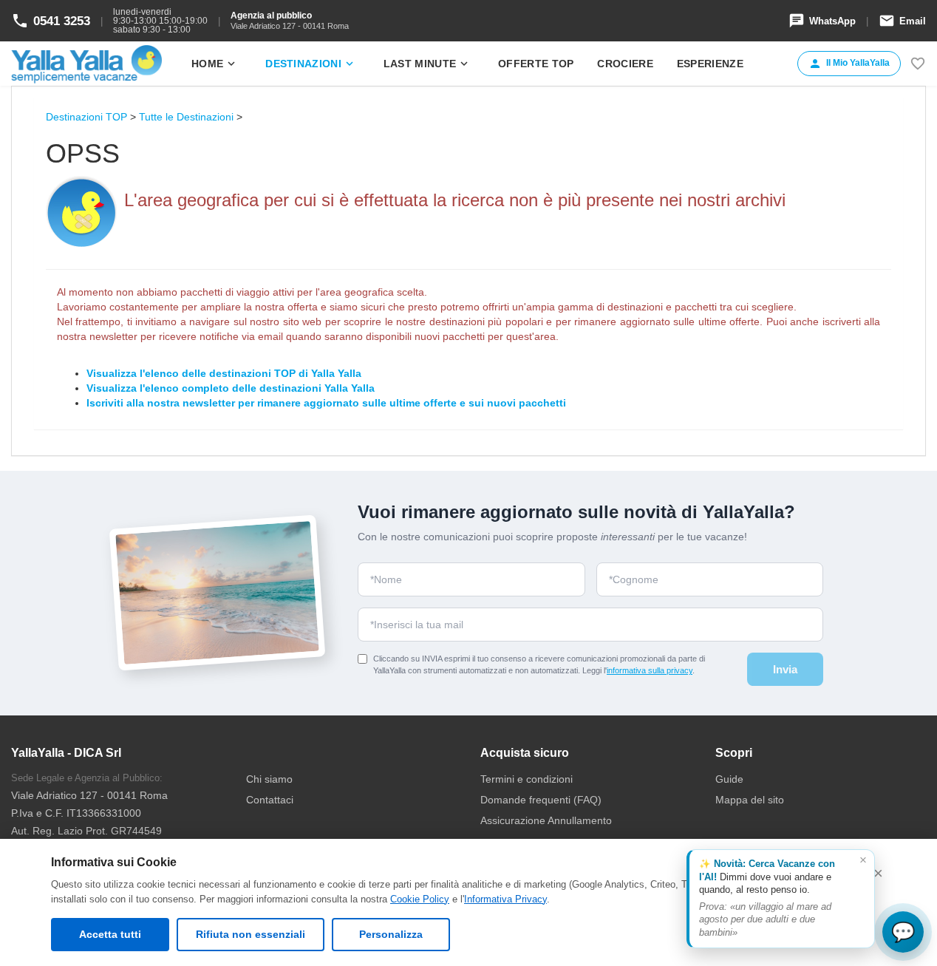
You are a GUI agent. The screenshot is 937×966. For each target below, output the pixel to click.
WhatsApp (822, 21)
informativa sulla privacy (649, 670)
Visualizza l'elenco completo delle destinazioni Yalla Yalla (230, 388)
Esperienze (710, 63)
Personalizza (391, 934)
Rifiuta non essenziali (250, 934)
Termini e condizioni (526, 779)
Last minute (427, 63)
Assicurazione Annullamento (546, 820)
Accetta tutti (110, 934)
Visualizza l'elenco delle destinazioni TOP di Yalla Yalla (223, 373)
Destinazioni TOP (86, 117)
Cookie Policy (419, 899)
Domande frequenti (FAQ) (541, 800)
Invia (785, 669)
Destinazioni (310, 63)
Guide (729, 779)
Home (214, 63)
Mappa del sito (749, 800)
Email (902, 21)
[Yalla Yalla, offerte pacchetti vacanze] (86, 63)
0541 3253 (50, 21)
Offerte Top (535, 63)
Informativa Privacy (505, 899)
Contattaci (269, 800)
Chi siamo (269, 779)
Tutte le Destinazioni (186, 117)
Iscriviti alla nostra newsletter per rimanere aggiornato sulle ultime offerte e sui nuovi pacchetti (326, 403)
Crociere (625, 63)
